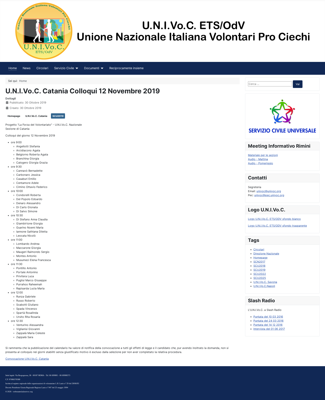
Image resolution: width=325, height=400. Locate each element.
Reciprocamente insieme (126, 68)
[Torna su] (319, 393)
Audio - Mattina (258, 159)
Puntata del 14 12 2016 (268, 324)
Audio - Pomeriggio (260, 163)
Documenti (91, 68)
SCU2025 (259, 278)
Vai (298, 84)
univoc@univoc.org (268, 191)
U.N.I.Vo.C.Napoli (264, 286)
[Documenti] (101, 68)
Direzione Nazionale (266, 253)
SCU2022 (259, 274)
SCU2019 (57, 116)
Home (12, 68)
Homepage (14, 116)
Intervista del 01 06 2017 (269, 328)
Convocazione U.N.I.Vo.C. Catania (27, 358)
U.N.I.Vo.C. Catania (36, 116)
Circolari (42, 68)
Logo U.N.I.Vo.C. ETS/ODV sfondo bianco (274, 219)
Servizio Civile (64, 68)
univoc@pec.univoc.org (269, 195)
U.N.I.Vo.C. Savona (265, 282)
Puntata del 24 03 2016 (268, 320)
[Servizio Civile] (76, 68)
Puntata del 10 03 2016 (268, 316)
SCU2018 (259, 265)
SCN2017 (259, 261)
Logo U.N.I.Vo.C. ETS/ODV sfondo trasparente (277, 225)
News (26, 68)
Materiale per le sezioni (263, 155)
